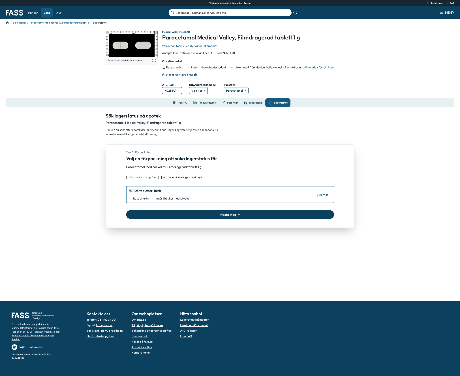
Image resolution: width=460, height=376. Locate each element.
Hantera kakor (141, 352)
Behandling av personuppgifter (152, 330)
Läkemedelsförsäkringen (319, 67)
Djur (58, 12)
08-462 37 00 (107, 319)
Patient (33, 12)
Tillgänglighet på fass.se (147, 325)
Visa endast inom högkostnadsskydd (182, 177)
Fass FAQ (186, 336)
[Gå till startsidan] (14, 12)
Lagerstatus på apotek (194, 319)
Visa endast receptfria (143, 177)
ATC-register (188, 330)
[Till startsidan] (7, 22)
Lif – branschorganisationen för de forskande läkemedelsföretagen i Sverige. (36, 335)
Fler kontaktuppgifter (100, 336)
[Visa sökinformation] (295, 12)
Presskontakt (140, 336)
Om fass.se (139, 319)
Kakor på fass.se (142, 341)
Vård (47, 12)
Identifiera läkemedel (194, 325)
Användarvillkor (142, 347)
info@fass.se (104, 325)
